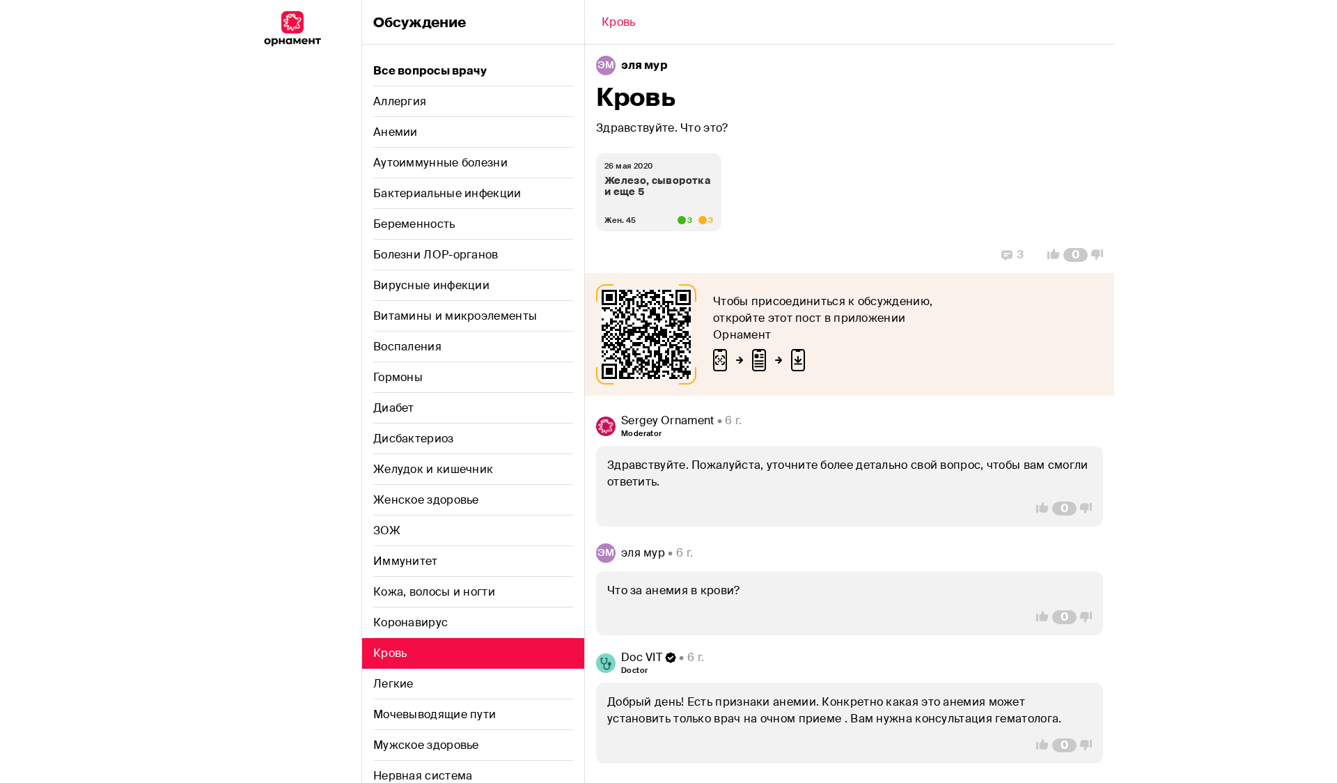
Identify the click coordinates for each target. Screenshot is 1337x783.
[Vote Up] (1049, 255)
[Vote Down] (1101, 255)
